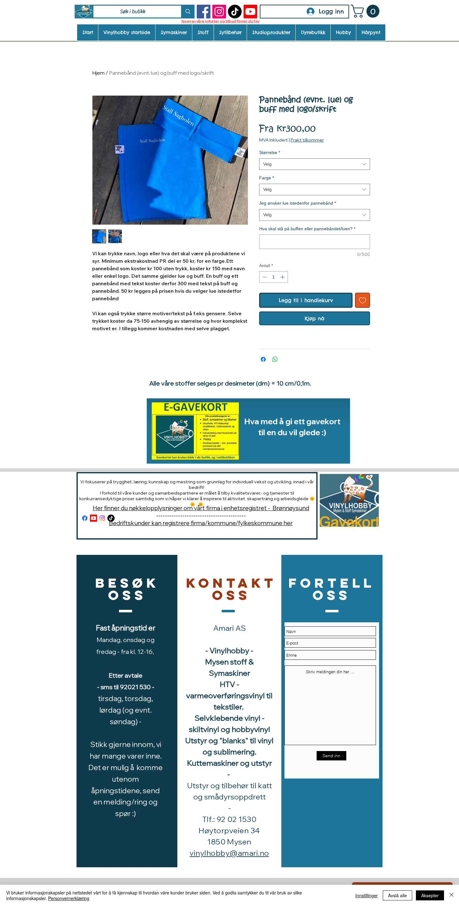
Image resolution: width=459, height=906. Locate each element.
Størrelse (269, 152)
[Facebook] (203, 11)
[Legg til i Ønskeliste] (362, 300)
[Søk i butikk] (187, 11)
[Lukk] (451, 895)
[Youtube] (250, 11)
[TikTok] (235, 11)
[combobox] (314, 164)
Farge (266, 177)
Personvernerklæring (68, 898)
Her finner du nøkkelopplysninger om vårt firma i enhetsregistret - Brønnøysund (201, 508)
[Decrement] (264, 276)
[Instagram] (219, 11)
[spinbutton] (273, 276)
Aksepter (430, 895)
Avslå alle (397, 895)
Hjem (98, 73)
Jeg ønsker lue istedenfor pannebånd (297, 203)
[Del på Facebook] (263, 359)
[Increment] (283, 276)
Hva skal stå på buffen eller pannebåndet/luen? (307, 228)
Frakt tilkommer (307, 140)
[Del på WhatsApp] (275, 359)
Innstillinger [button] (366, 895)
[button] (367, 11)
